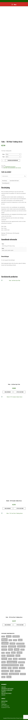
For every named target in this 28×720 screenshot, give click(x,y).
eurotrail (4, 649)
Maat (4, 156)
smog (16, 167)
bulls (20, 640)
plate (22, 665)
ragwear (4, 668)
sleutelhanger (5, 671)
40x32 (3, 636)
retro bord (22, 668)
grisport (7, 652)
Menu (15, 4)
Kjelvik (4, 659)
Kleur (3, 154)
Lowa (10, 659)
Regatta (15, 668)
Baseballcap (16, 636)
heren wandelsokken (11, 167)
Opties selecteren (20, 392)
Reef (9, 668)
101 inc (9, 636)
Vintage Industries (14, 674)
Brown (15, 640)
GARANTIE (3, 691)
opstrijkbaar (21, 662)
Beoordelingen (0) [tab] (5, 183)
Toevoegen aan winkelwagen (12, 160)
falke (6, 167)
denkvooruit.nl (12, 646)
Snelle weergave (8, 392)
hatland (19, 652)
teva (12, 671)
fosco (10, 649)
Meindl (15, 659)
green (22, 649)
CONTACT (3, 694)
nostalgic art (11, 662)
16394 (4, 167)
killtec (18, 655)
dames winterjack (20, 643)
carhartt (5, 643)
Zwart (9, 677)
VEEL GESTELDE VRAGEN (6, 693)
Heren (3, 655)
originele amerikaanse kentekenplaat (10, 665)
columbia (12, 643)
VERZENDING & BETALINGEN (7, 688)
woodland (23, 674)
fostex (17, 649)
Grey (3, 652)
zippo (3, 677)
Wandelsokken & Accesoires (10, 166)
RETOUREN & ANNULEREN (6, 690)
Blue (10, 640)
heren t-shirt (10, 655)
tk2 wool (19, 167)
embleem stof (21, 646)
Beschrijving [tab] (4, 180)
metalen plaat (22, 659)
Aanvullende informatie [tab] (14, 180)
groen (13, 652)
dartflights (4, 646)
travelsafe (17, 671)
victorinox (4, 674)
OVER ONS (3, 687)
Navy (3, 662)
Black (4, 639)
